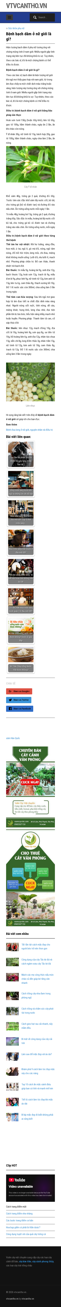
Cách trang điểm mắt (16, 1206)
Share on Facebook (22, 709)
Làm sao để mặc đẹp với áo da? (37, 1054)
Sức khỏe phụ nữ (16, 28)
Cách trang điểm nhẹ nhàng (19, 1213)
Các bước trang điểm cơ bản (19, 1220)
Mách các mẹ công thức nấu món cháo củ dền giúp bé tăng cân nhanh (38, 978)
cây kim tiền (25, 1261)
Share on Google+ (21, 691)
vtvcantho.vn (26, 6)
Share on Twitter (21, 700)
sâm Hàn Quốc (13, 738)
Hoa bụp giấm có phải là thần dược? (23, 1227)
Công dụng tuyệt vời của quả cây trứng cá (26, 1234)
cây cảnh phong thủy (43, 1261)
